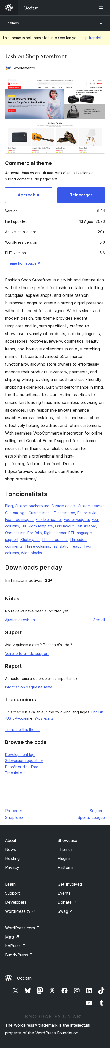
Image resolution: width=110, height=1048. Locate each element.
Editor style (86, 513)
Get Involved (70, 884)
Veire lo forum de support (27, 653)
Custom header (91, 506)
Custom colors (63, 506)
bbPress (15, 945)
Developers (15, 902)
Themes (12, 23)
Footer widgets (77, 519)
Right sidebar (55, 533)
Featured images (19, 519)
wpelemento (24, 68)
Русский (22, 718)
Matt (12, 937)
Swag (65, 911)
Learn (10, 884)
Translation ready (67, 546)
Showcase (67, 840)
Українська (44, 718)
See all (99, 620)
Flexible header (49, 519)
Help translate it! (94, 37)
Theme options (55, 539)
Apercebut (29, 195)
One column (15, 533)
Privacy (12, 867)
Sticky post (30, 539)
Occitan (24, 978)
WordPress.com (22, 927)
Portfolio (34, 533)
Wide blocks (31, 553)
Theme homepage (21, 263)
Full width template (37, 526)
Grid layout (64, 526)
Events (64, 893)
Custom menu (40, 513)
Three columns (37, 546)
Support (12, 893)
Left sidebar (86, 526)
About (10, 840)
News (10, 849)
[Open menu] (102, 7)
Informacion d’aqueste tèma (28, 687)
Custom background (32, 506)
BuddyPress (19, 954)
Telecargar (81, 195)
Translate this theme (22, 729)
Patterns (66, 867)
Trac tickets (15, 773)
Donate (67, 902)
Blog (9, 506)
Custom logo (16, 513)
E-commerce (64, 513)
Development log (20, 754)
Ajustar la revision (20, 620)
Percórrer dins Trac (21, 767)
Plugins (64, 858)
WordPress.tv (20, 911)
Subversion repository (24, 760)
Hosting (12, 858)
